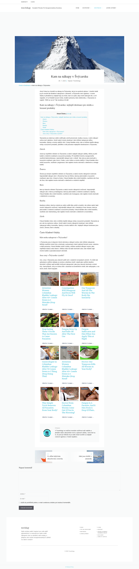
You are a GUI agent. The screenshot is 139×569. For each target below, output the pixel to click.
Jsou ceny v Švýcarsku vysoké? (52, 133)
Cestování (85, 8)
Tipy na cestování (85, 529)
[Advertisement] (69, 24)
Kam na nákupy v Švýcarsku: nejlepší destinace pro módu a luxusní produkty (64, 117)
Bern (44, 123)
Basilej (45, 125)
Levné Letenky (111, 8)
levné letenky (84, 533)
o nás (99, 527)
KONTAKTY (24, 1)
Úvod (77, 8)
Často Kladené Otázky (47, 129)
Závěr (44, 127)
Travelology (77, 81)
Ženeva (45, 121)
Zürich (44, 119)
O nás (33, 1)
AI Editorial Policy (69, 567)
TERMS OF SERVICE (102, 536)
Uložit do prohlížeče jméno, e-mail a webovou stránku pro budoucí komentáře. (46, 502)
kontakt (100, 529)
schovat (68, 113)
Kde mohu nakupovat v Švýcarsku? (53, 131)
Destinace (97, 8)
